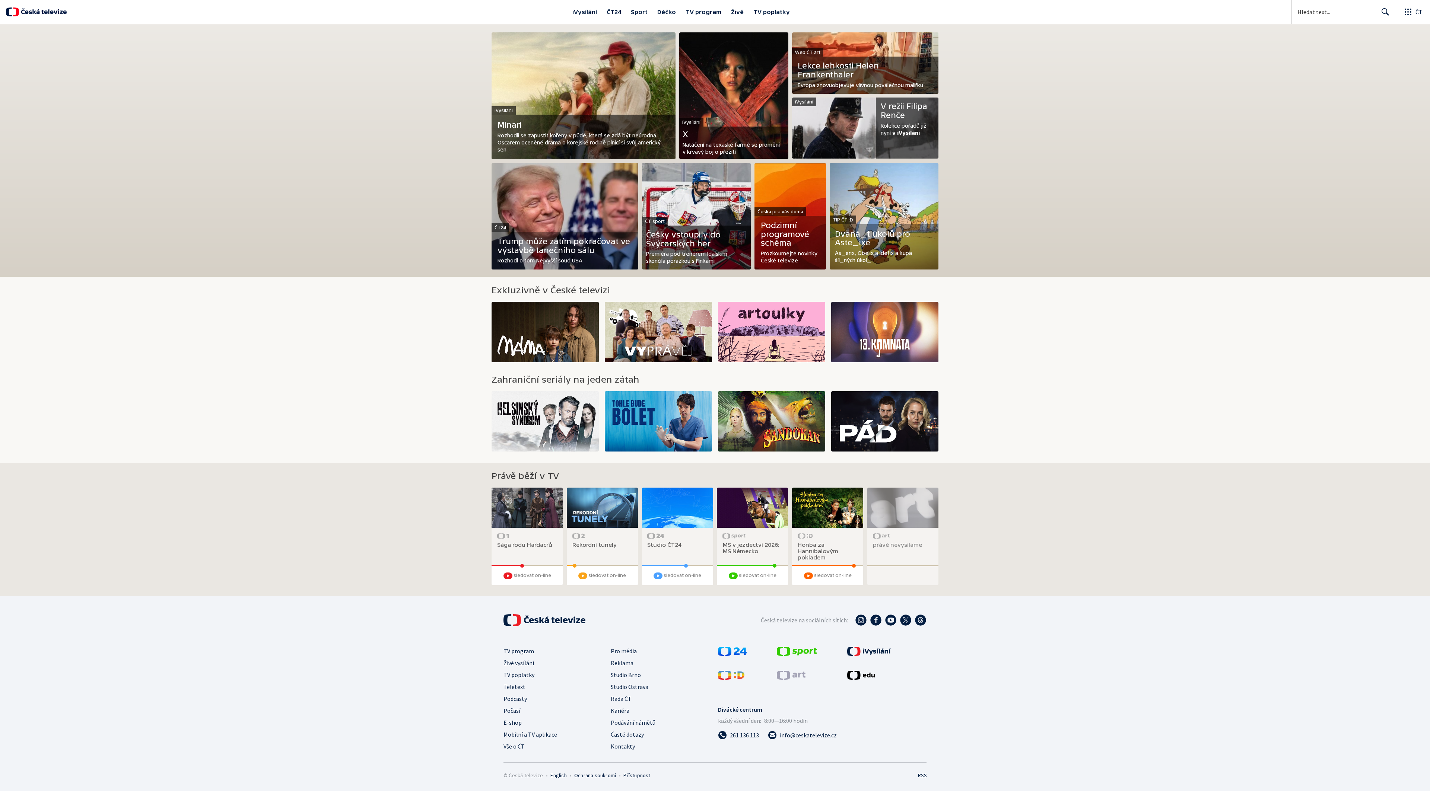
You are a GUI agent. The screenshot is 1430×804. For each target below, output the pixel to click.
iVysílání (584, 12)
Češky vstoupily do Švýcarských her (683, 239)
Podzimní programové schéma (785, 234)
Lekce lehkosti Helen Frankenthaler (838, 70)
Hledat (1385, 11)
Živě (737, 12)
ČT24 (614, 12)
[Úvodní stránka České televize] (43, 11)
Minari (510, 125)
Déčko (666, 12)
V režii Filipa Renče (904, 110)
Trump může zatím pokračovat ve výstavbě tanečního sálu (564, 246)
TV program (703, 12)
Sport (639, 12)
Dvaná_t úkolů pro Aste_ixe (872, 238)
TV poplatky (771, 12)
